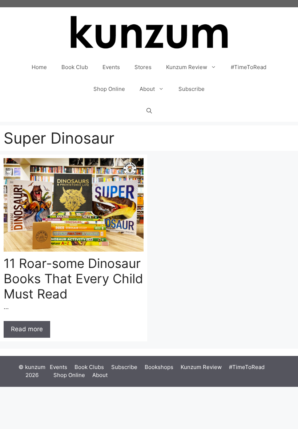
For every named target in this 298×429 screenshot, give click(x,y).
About (147, 88)
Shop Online (109, 88)
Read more (27, 329)
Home (39, 67)
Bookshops (159, 367)
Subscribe (191, 88)
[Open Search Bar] (149, 111)
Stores (143, 67)
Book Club (74, 67)
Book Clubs (89, 367)
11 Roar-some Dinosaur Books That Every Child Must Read (73, 278)
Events (111, 67)
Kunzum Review (186, 67)
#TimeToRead (248, 67)
